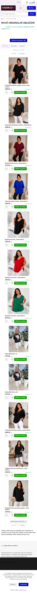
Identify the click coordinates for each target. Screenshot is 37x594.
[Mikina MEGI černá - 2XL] (18, 377)
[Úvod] (8, 7)
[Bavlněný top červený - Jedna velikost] (18, 263)
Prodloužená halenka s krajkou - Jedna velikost (17, 430)
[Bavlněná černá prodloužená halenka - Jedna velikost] (18, 493)
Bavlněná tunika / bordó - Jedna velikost (16, 163)
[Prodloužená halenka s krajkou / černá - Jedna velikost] (18, 70)
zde (26, 590)
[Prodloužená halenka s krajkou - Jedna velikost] (18, 415)
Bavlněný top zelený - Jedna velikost (15, 315)
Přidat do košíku (20, 92)
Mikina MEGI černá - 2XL (11, 392)
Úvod (2, 18)
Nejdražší (22, 46)
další (22, 53)
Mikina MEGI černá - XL (11, 353)
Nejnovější (5, 46)
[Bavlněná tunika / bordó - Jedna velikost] (18, 148)
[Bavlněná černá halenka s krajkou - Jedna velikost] (18, 110)
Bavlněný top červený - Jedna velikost (15, 277)
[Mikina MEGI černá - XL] (18, 339)
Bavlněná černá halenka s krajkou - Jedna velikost (18, 125)
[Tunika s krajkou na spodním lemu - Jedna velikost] (18, 453)
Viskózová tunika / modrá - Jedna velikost (16, 201)
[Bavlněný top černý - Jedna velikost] (18, 224)
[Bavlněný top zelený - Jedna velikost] (18, 301)
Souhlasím (23, 584)
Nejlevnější (14, 46)
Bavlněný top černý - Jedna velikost (14, 239)
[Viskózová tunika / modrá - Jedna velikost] (18, 186)
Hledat (32, 14)
